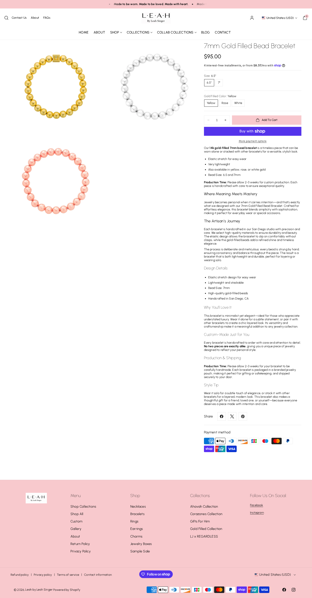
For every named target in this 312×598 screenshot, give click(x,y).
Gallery (75, 529)
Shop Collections (83, 506)
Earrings (136, 529)
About (75, 536)
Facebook (256, 505)
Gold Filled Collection (206, 529)
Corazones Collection (206, 514)
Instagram (257, 512)
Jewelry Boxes (141, 544)
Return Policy (80, 544)
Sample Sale (140, 551)
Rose (225, 103)
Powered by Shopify (66, 590)
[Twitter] (232, 416)
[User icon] (252, 17)
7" (219, 82)
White (238, 103)
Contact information (98, 575)
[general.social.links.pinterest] (243, 416)
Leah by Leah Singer (39, 589)
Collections (138, 32)
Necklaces (138, 506)
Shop (114, 32)
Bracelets (137, 514)
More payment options (253, 141)
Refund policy (20, 575)
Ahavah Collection (204, 506)
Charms (136, 536)
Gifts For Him (200, 521)
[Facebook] (221, 416)
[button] (6, 18)
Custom (76, 521)
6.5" (209, 82)
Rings (134, 521)
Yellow (211, 103)
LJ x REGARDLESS (204, 536)
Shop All (76, 514)
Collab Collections (175, 32)
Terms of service (68, 575)
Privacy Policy (80, 551)
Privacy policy (43, 575)
